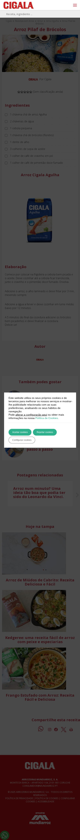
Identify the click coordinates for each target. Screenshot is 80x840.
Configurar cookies (21, 440)
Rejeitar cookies (45, 432)
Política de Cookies (46, 418)
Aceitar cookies (20, 432)
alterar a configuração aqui (31, 414)
